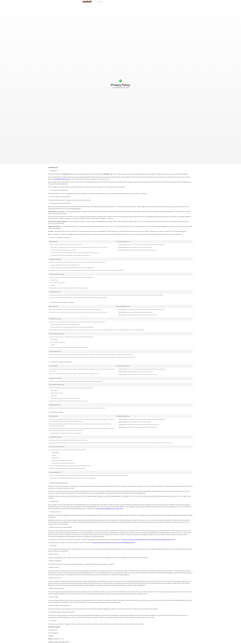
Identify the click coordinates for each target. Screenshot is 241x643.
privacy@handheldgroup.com (61, 179)
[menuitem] (100, 1)
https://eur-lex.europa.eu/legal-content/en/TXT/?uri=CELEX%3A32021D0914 (113, 542)
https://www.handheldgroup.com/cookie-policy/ (109, 508)
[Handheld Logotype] (87, 1)
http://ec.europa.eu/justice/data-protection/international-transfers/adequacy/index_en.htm (149, 539)
